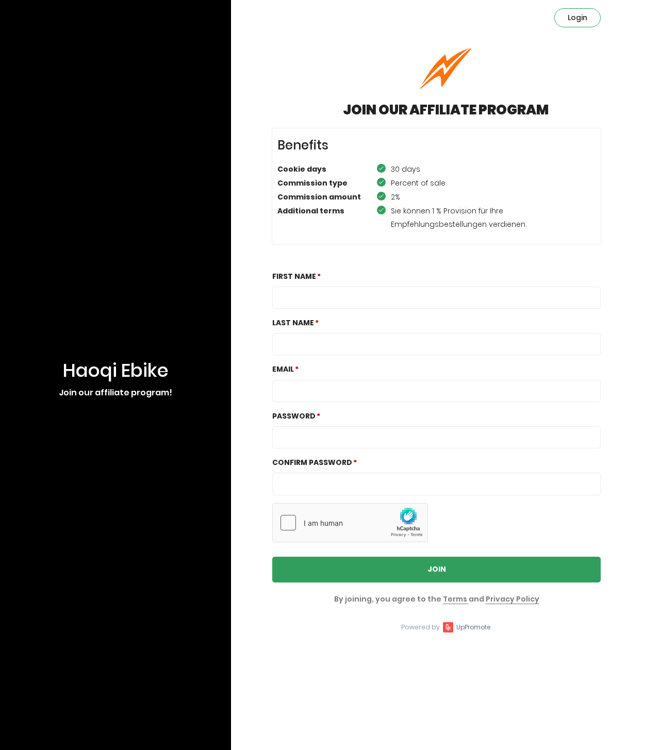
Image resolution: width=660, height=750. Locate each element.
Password (294, 416)
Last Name (293, 323)
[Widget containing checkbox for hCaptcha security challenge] (350, 522)
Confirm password (312, 462)
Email (283, 369)
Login (577, 17)
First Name (294, 276)
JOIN (436, 569)
